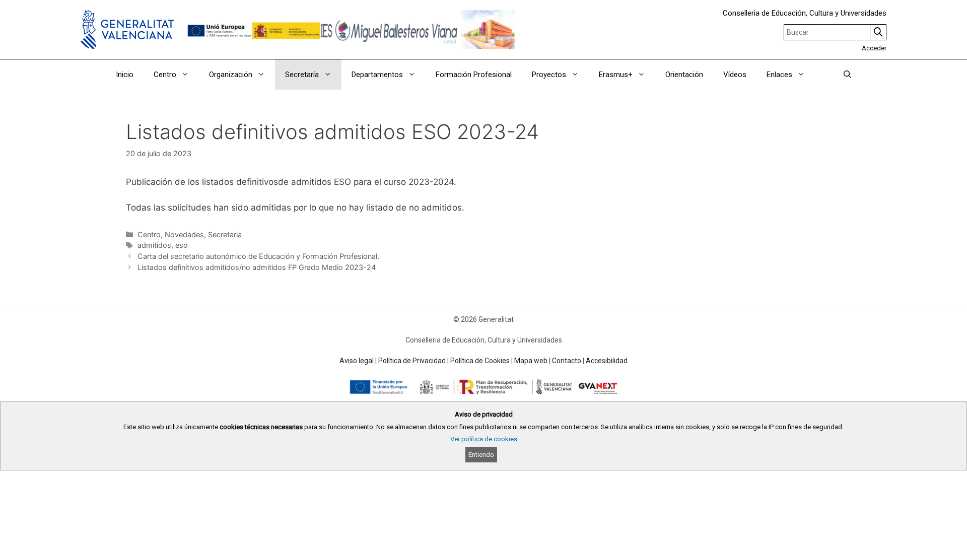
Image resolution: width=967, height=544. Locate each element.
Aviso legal (356, 361)
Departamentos (377, 74)
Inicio (124, 74)
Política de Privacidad (412, 361)
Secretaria (225, 234)
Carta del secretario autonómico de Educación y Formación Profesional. (258, 256)
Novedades (184, 234)
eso (181, 245)
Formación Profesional (474, 74)
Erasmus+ (616, 74)
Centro (149, 234)
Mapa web (530, 361)
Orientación (684, 74)
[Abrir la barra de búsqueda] (847, 74)
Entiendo (481, 454)
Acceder (874, 48)
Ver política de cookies (483, 439)
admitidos (154, 245)
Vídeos (734, 74)
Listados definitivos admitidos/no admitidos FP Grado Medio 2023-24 (256, 267)
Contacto (566, 361)
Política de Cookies (480, 361)
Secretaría (302, 74)
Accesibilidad (607, 361)
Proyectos (549, 74)
